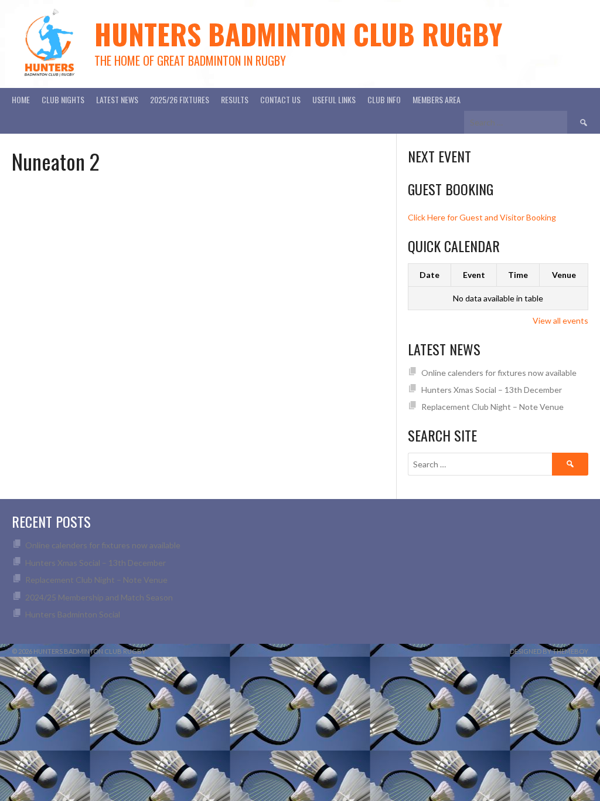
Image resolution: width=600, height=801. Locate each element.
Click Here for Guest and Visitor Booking (482, 217)
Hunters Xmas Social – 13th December (491, 390)
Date (429, 275)
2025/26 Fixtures (179, 99)
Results (234, 99)
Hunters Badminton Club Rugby (298, 34)
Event (474, 275)
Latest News (117, 99)
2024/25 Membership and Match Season (99, 597)
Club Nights (63, 99)
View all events (560, 320)
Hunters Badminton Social (73, 614)
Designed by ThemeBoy (549, 651)
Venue (564, 275)
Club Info (384, 99)
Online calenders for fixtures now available (499, 373)
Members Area (436, 99)
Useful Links (334, 99)
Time (518, 275)
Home (21, 99)
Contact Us (280, 99)
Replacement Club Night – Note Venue (492, 407)
